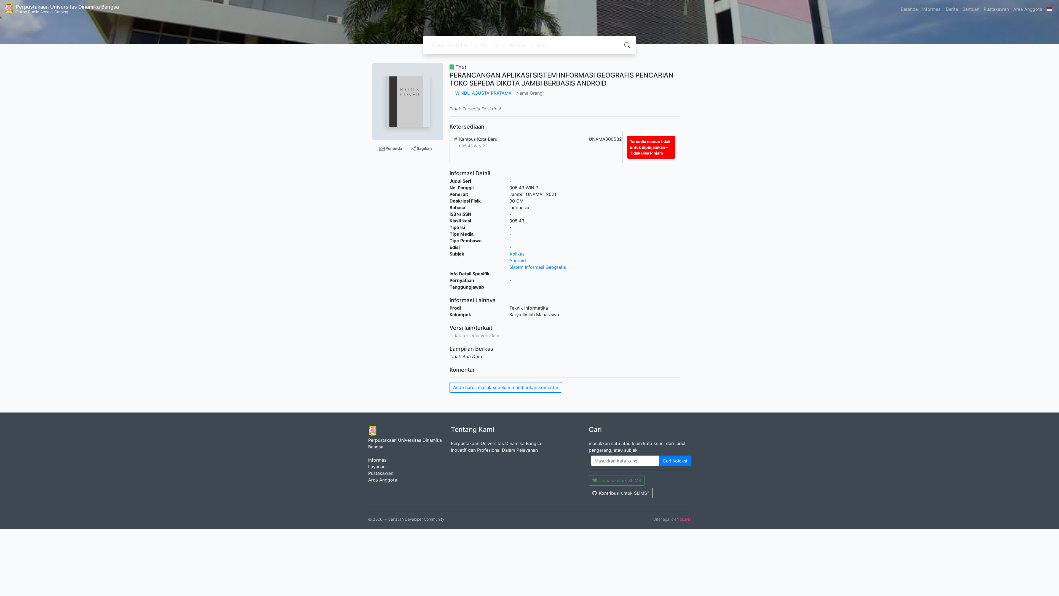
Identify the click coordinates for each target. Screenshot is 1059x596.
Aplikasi (517, 254)
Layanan (377, 466)
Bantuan (970, 9)
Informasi (932, 9)
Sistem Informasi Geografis (537, 267)
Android (517, 260)
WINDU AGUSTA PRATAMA (483, 93)
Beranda (909, 9)
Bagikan (424, 148)
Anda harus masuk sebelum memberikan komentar (505, 387)
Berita (952, 9)
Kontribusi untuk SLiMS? (624, 493)
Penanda (393, 148)
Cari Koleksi (675, 461)
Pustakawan (996, 9)
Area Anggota (1027, 9)
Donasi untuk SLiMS (620, 480)
